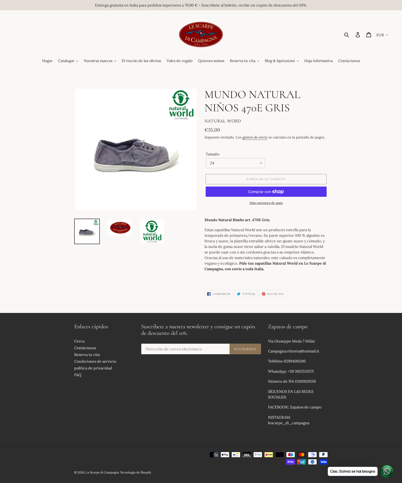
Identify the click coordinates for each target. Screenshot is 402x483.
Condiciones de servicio (95, 361)
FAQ (77, 374)
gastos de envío (255, 137)
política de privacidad (93, 368)
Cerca (79, 341)
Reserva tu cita (87, 354)
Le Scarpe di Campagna (102, 472)
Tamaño (212, 154)
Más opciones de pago (266, 203)
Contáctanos (85, 347)
